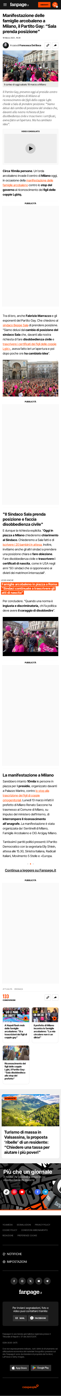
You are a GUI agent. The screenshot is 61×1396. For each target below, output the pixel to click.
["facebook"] (38, 1192)
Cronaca (18, 989)
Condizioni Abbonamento (34, 1230)
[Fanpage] (30, 1292)
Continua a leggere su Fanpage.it (30, 870)
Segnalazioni (24, 1224)
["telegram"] (45, 1192)
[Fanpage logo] (19, 5)
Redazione (8, 1235)
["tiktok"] (6, 1192)
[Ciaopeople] (30, 1387)
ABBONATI (44, 5)
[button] (55, 45)
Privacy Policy (42, 1224)
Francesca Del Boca (30, 45)
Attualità (7, 989)
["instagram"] (14, 1192)
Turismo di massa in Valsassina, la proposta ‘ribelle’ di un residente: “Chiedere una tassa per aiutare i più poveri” (27, 1142)
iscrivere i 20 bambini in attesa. (22, 544)
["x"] (30, 1192)
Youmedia (8, 1224)
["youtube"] (22, 1192)
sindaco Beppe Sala (15, 325)
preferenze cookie (27, 1235)
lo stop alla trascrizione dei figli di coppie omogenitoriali (26, 795)
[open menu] (4, 4)
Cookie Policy (10, 1230)
